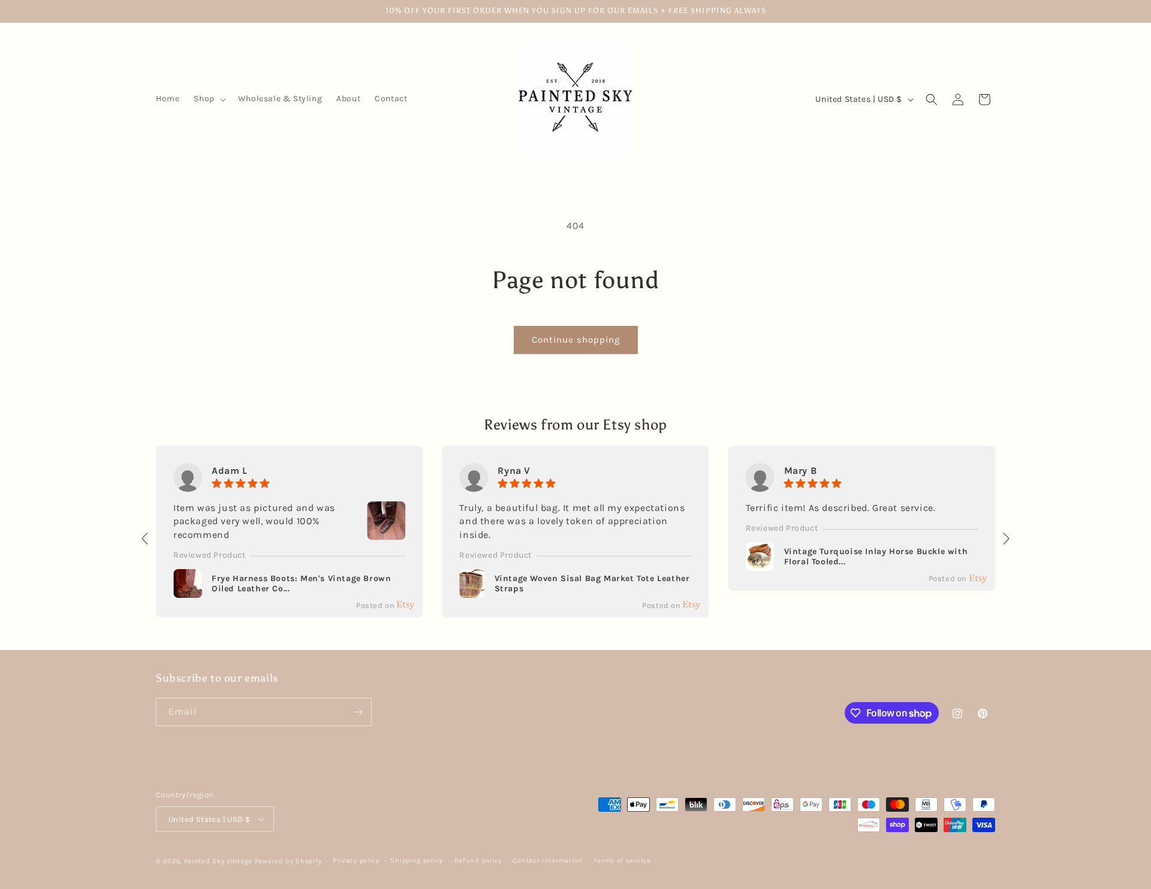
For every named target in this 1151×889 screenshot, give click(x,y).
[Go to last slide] (146, 539)
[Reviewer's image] (386, 532)
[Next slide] (1005, 539)
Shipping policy (416, 860)
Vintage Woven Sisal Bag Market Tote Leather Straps (592, 583)
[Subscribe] (358, 712)
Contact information (547, 860)
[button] (208, 98)
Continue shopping (576, 339)
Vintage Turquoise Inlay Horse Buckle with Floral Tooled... (876, 556)
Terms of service (621, 860)
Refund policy (478, 860)
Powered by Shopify (288, 861)
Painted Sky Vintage (218, 861)
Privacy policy (356, 860)
